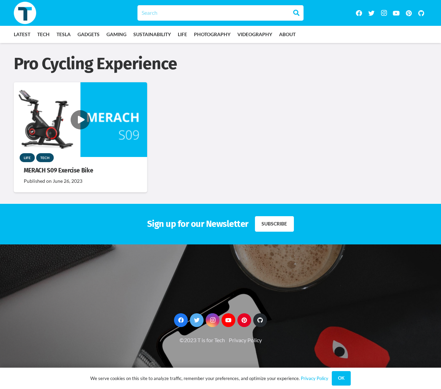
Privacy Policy (245, 340)
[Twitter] (371, 13)
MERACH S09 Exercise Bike (58, 170)
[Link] (25, 13)
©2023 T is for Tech (202, 340)
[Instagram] (384, 13)
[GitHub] (421, 13)
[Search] (296, 13)
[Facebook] (359, 13)
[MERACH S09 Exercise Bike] (80, 87)
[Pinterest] (408, 13)
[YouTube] (396, 13)
